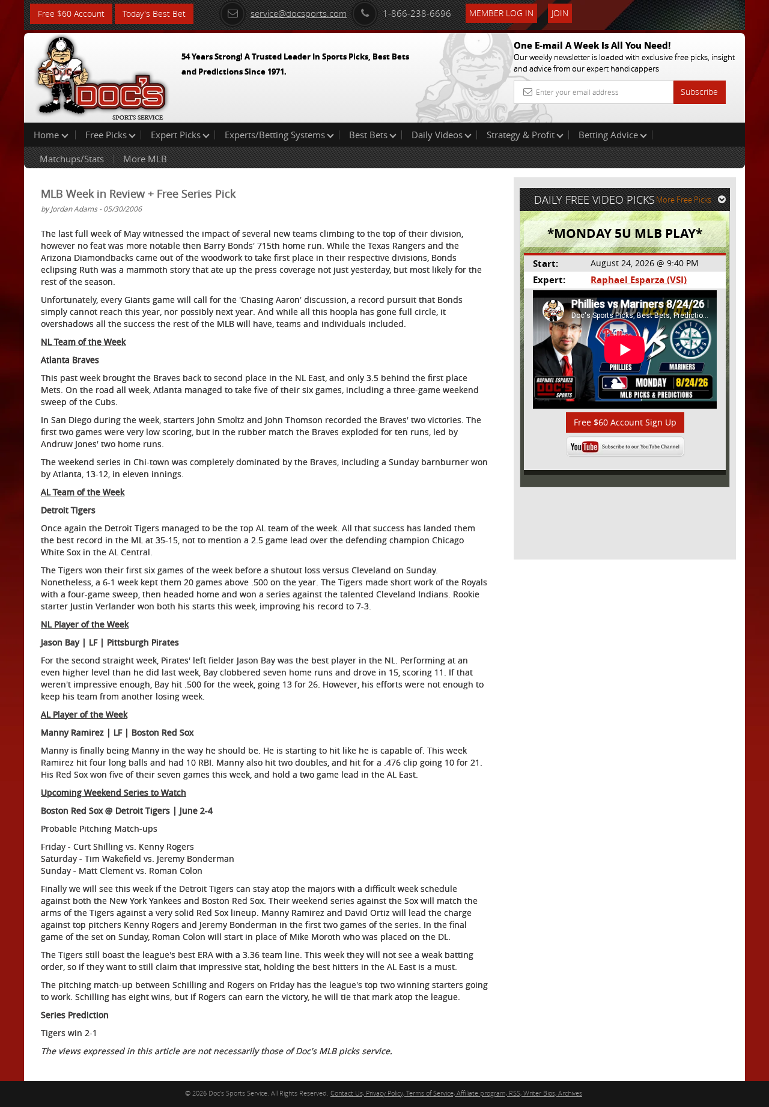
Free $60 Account (71, 13)
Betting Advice (608, 135)
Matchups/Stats (72, 159)
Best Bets (368, 135)
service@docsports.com (299, 13)
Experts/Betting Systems (275, 135)
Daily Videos (437, 135)
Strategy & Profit (521, 135)
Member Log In (501, 13)
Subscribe (699, 91)
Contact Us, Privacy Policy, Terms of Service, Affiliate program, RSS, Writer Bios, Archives (456, 1092)
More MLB (145, 159)
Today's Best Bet (154, 13)
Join (560, 13)
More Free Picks (683, 199)
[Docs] (101, 75)
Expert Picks (176, 135)
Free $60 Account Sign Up (625, 422)
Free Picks (106, 135)
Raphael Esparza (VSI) (639, 279)
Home (47, 135)
